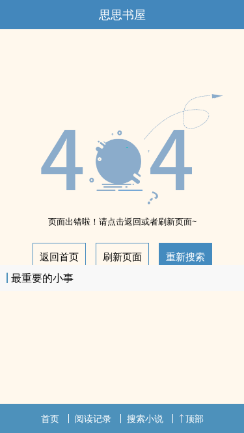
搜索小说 (145, 418)
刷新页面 (122, 256)
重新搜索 (185, 256)
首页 (50, 418)
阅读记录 (93, 418)
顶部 (194, 418)
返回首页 (59, 256)
